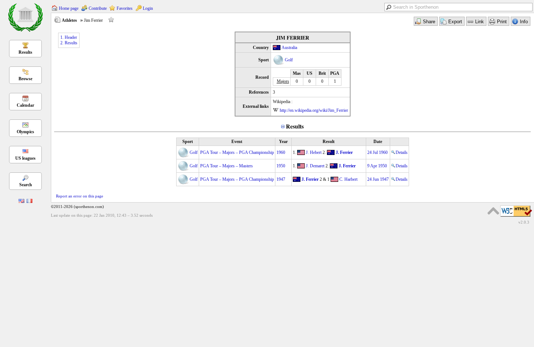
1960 (280, 152)
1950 (280, 165)
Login (148, 8)
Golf (289, 59)
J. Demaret (315, 165)
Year (283, 141)
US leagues (25, 158)
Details (402, 152)
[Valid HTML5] (516, 217)
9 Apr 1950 (377, 165)
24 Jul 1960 (377, 152)
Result (329, 141)
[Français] (29, 201)
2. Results (68, 42)
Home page (68, 8)
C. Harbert (348, 179)
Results (25, 52)
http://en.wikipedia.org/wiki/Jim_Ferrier (314, 110)
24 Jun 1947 (378, 179)
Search (25, 184)
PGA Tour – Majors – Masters (226, 165)
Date (377, 141)
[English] (21, 201)
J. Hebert (313, 152)
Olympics (25, 131)
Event (236, 141)
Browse (25, 78)
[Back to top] (493, 211)
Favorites (125, 8)
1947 (280, 179)
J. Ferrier (344, 152)
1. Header (68, 37)
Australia (289, 47)
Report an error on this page (79, 196)
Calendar (25, 105)
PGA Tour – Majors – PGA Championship (237, 152)
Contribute (98, 8)
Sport (187, 141)
